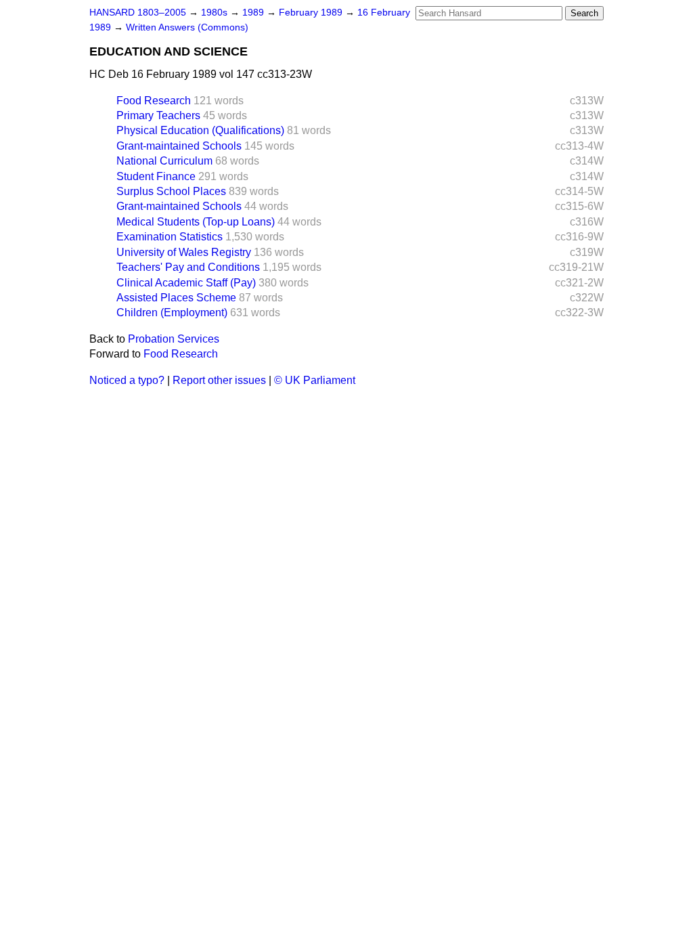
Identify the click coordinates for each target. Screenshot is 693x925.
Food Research (153, 100)
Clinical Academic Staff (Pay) (186, 282)
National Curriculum (164, 161)
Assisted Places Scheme (176, 297)
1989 (254, 12)
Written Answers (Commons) (187, 27)
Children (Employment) (171, 312)
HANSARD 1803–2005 (137, 12)
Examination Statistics (169, 236)
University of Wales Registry (183, 252)
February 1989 (312, 12)
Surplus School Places (171, 191)
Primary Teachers (158, 115)
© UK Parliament (314, 380)
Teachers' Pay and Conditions (188, 267)
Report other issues (219, 380)
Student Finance (156, 176)
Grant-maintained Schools (179, 146)
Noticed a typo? (126, 380)
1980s (215, 12)
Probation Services (173, 339)
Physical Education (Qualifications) (200, 130)
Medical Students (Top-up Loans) (195, 222)
